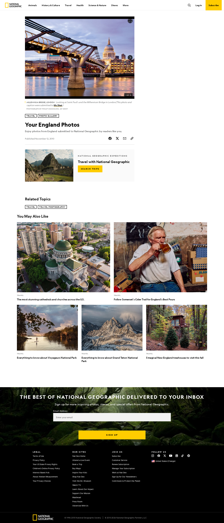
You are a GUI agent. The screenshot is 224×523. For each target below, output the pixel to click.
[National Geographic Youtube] (171, 455)
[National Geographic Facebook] (159, 455)
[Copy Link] (132, 138)
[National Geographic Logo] (43, 519)
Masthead (76, 497)
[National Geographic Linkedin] (177, 455)
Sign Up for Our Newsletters (124, 476)
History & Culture (51, 5)
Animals (32, 5)
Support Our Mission (81, 493)
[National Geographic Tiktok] (183, 455)
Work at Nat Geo (119, 472)
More (125, 5)
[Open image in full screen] (130, 20)
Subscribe (116, 456)
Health (80, 5)
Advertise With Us (80, 505)
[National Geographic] (13, 5)
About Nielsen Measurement (45, 476)
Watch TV (76, 485)
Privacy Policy (39, 460)
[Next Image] (130, 57)
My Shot (58, 105)
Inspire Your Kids (79, 472)
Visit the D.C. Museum (81, 481)
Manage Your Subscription (123, 468)
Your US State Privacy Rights (45, 464)
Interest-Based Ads (41, 472)
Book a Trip (77, 464)
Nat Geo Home (78, 456)
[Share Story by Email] (124, 138)
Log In (199, 5)
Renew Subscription (120, 464)
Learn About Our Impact (83, 489)
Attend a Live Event (81, 460)
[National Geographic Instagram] (153, 455)
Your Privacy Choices (42, 481)
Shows (114, 5)
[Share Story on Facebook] (110, 138)
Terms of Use (38, 456)
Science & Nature (97, 5)
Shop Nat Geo (78, 476)
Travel (68, 5)
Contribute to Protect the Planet (126, 481)
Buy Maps (76, 468)
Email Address (60, 410)
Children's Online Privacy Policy (46, 468)
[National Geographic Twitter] (165, 455)
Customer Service (119, 460)
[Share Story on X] (117, 138)
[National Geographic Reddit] (188, 455)
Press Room (77, 501)
